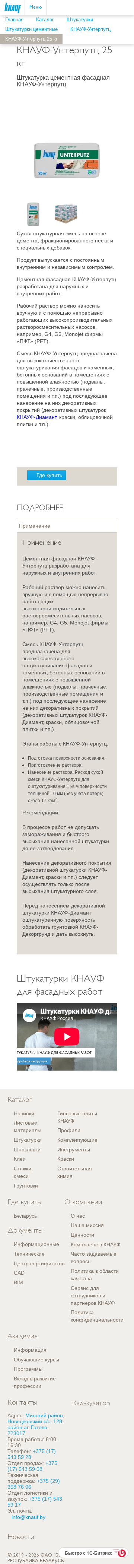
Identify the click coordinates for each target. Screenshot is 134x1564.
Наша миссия (87, 1225)
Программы (28, 1369)
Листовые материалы (27, 1126)
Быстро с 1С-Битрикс (88, 1552)
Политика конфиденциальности (97, 1316)
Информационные (36, 1244)
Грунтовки (26, 1186)
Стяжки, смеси (23, 1172)
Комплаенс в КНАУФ (96, 1244)
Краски (65, 1159)
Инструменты (73, 1150)
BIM (18, 1282)
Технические (29, 1254)
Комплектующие (77, 1140)
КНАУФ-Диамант (36, 417)
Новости (20, 1537)
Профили (68, 1130)
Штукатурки (28, 1140)
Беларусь (25, 1216)
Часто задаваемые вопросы (94, 1257)
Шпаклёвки (27, 1150)
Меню (35, 7)
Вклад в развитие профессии (35, 1382)
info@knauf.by (28, 1517)
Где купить (49, 475)
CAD (19, 1273)
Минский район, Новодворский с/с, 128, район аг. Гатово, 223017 (35, 1424)
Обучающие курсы (36, 1360)
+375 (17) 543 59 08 (32, 1466)
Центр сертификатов (39, 1263)
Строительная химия (74, 1172)
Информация (30, 1350)
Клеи (20, 1159)
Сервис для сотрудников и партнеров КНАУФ (93, 1295)
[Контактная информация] (128, 36)
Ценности (82, 1235)
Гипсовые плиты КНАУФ (77, 1117)
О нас (78, 1216)
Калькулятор (91, 1403)
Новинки (24, 1113)
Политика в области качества (95, 1274)
